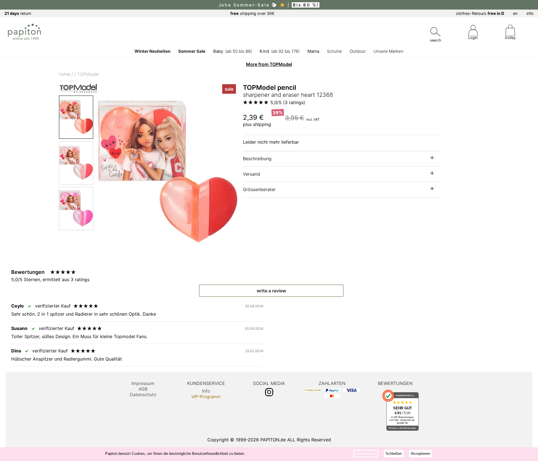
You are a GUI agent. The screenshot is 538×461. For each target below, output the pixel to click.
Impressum (142, 383)
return (17, 13)
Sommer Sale (191, 51)
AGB (142, 389)
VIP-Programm (206, 396)
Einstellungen (366, 453)
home (64, 74)
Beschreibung (257, 158)
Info (206, 391)
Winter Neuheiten (152, 51)
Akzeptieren (420, 453)
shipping (262, 124)
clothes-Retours (480, 13)
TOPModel (88, 74)
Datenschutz (143, 394)
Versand (251, 174)
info (530, 13)
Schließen (394, 453)
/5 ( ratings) (287, 102)
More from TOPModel (269, 64)
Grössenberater (259, 189)
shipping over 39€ (252, 13)
